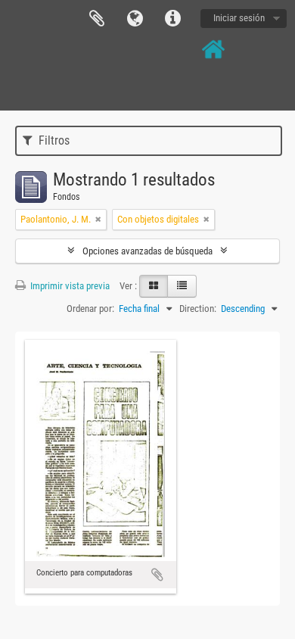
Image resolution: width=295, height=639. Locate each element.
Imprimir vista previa (69, 285)
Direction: (197, 308)
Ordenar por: (90, 308)
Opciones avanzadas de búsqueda (147, 251)
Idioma (135, 19)
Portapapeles (97, 19)
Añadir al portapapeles (157, 574)
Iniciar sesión (239, 17)
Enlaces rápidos (172, 19)
